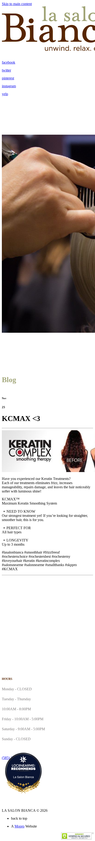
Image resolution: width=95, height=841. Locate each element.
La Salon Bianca (23, 777)
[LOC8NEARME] (23, 765)
